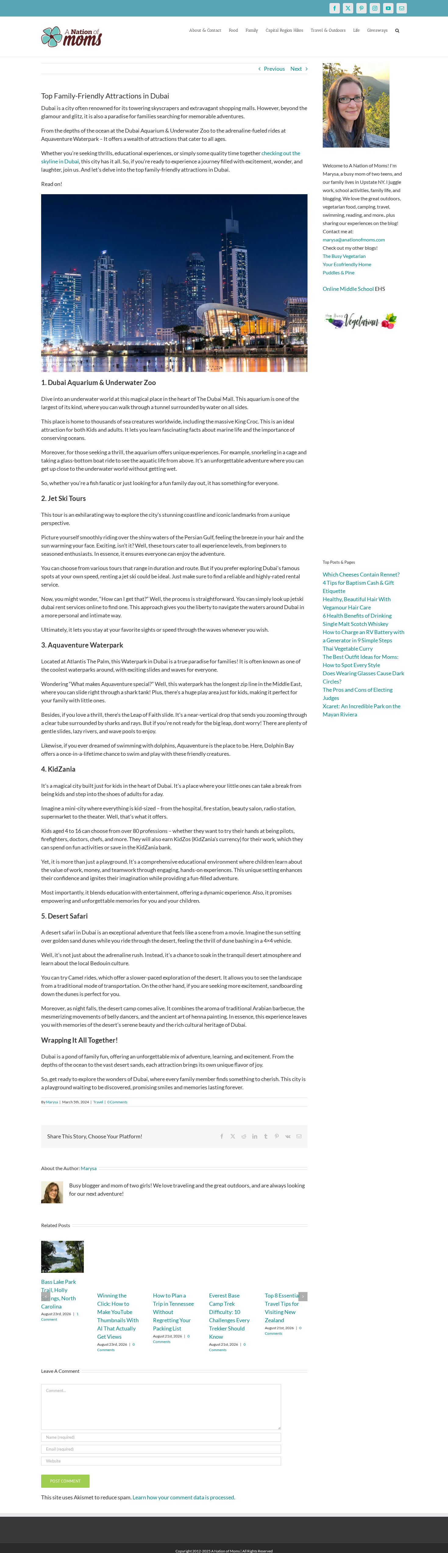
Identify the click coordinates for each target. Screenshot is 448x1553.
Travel (98, 1102)
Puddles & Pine (338, 272)
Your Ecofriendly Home (347, 264)
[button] (397, 30)
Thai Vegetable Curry (348, 648)
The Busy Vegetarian (344, 256)
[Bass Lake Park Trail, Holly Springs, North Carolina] (62, 1244)
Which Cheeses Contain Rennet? (361, 574)
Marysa (52, 1102)
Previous (274, 68)
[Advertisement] (365, 454)
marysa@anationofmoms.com (354, 239)
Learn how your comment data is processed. (184, 1497)
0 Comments (117, 1102)
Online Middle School (348, 288)
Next (296, 68)
